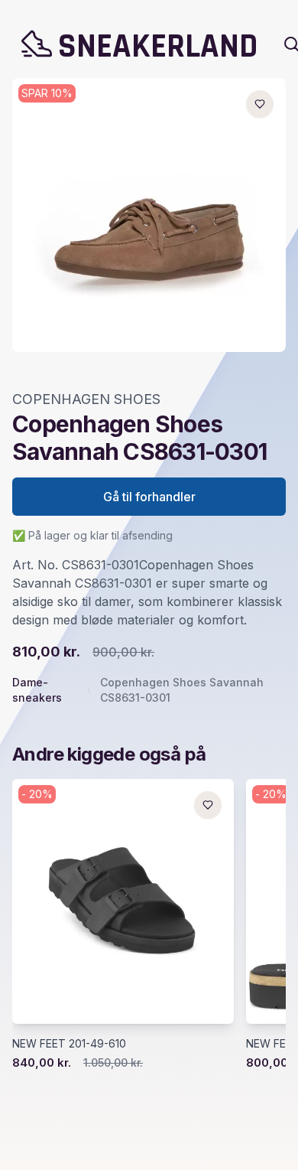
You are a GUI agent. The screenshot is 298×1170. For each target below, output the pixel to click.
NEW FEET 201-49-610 (69, 1043)
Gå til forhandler (149, 496)
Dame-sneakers (37, 690)
